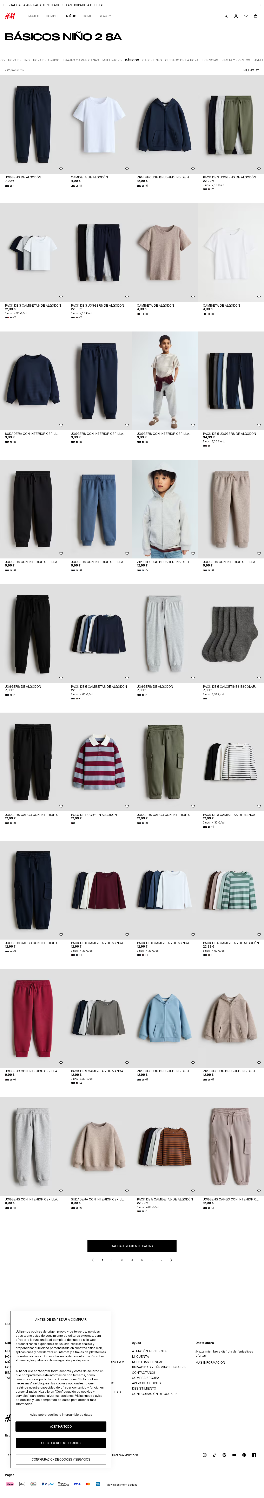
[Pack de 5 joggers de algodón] (231, 380)
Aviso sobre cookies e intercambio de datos (61, 1414)
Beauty (105, 16)
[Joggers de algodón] (33, 124)
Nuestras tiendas (147, 1362)
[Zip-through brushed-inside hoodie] (165, 124)
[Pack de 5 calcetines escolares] (231, 633)
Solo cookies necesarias (61, 1443)
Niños (71, 16)
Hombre (53, 16)
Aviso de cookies (146, 1383)
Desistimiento (144, 1388)
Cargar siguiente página (132, 1246)
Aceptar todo (61, 1426)
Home (87, 16)
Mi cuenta (140, 1356)
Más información (210, 1362)
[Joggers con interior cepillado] (99, 380)
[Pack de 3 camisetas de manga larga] (231, 762)
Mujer (33, 16)
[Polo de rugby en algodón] (99, 762)
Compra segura (145, 1377)
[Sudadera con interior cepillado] (33, 380)
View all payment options (121, 1484)
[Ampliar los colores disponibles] (206, 445)
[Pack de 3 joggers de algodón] (231, 124)
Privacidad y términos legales (159, 1367)
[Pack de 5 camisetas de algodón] (99, 633)
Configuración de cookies (155, 1394)
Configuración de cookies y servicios (61, 1459)
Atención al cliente (149, 1351)
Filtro (248, 70)
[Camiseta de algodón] (99, 124)
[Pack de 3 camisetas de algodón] (33, 252)
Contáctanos (143, 1372)
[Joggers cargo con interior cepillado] (33, 762)
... (152, 1260)
